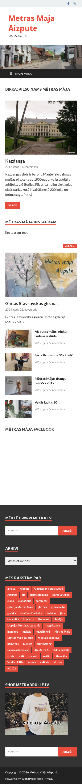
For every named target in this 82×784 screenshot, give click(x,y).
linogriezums (53, 625)
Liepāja (58, 619)
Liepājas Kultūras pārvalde (23, 625)
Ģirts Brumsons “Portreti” (54, 355)
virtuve (57, 662)
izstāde (51, 613)
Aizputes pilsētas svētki (48, 588)
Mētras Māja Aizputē (31, 23)
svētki (46, 656)
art (23, 594)
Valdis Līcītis (15, 662)
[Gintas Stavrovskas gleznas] (41, 255)
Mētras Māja (62, 631)
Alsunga (12, 594)
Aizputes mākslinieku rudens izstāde (51, 333)
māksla (26, 631)
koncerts (28, 619)
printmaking (44, 644)
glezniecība (58, 607)
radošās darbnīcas (18, 650)
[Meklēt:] (41, 530)
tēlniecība (61, 656)
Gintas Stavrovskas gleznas (31, 303)
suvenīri (33, 656)
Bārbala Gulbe (61, 594)
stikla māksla (61, 650)
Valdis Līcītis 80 (46, 402)
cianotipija (24, 601)
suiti (21, 656)
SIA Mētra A (41, 650)
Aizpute (24, 588)
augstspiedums (39, 594)
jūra (62, 613)
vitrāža (11, 668)
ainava (11, 588)
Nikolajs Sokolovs (49, 637)
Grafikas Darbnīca (31, 613)
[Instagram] (74, 3)
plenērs (27, 644)
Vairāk (11, 204)
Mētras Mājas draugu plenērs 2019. (50, 380)
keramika (13, 619)
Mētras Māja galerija (20, 637)
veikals (44, 662)
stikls (10, 656)
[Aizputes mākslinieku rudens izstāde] (18, 332)
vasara (32, 662)
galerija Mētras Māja (20, 607)
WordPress (28, 778)
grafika (11, 613)
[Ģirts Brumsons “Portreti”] (18, 355)
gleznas (42, 607)
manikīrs (12, 631)
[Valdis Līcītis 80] (18, 403)
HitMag (47, 778)
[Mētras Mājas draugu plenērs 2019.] (18, 379)
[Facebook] (68, 3)
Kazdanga (15, 160)
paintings (13, 644)
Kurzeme (43, 619)
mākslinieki (43, 631)
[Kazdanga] (41, 128)
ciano (10, 601)
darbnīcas (42, 601)
